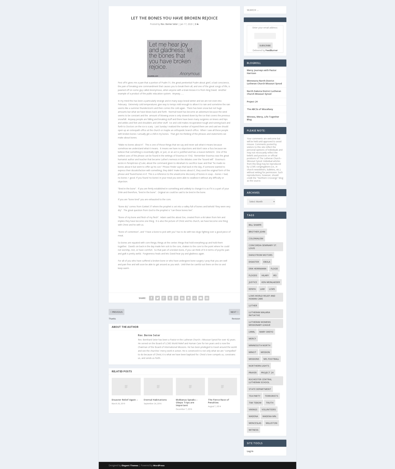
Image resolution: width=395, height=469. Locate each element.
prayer (253, 372)
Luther (253, 305)
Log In (250, 451)
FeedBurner (272, 50)
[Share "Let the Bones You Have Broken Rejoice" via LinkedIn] (182, 298)
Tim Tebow (255, 402)
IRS (274, 275)
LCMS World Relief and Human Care (262, 297)
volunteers (269, 409)
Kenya (252, 288)
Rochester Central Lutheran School (260, 381)
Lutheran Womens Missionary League (260, 323)
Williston (271, 423)
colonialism (256, 238)
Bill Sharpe (255, 224)
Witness (253, 429)
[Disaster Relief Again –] (126, 386)
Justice (253, 282)
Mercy (252, 338)
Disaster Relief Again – (125, 399)
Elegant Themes (130, 465)
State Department (260, 389)
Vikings (253, 409)
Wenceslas (255, 423)
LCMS (272, 288)
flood (274, 268)
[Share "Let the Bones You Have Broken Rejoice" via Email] (201, 298)
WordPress (158, 465)
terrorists (271, 395)
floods (253, 275)
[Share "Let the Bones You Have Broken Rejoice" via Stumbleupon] (194, 298)
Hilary (265, 275)
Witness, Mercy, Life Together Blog (263, 118)
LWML (252, 331)
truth (269, 402)
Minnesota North (259, 345)
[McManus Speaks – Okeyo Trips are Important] (190, 386)
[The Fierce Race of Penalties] (222, 386)
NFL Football (271, 358)
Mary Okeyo (266, 331)
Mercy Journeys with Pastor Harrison (261, 71)
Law (262, 288)
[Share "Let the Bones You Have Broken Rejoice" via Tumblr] (170, 298)
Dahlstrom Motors (260, 255)
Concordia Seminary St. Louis (263, 247)
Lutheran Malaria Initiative (259, 314)
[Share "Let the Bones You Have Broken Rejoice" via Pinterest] (176, 298)
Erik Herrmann (257, 268)
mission (265, 352)
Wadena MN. (269, 416)
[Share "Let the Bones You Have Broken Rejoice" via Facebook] (151, 298)
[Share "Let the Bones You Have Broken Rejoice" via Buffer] (188, 298)
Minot (252, 352)
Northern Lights (259, 365)
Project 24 (252, 101)
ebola (266, 261)
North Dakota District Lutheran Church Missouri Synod (264, 92)
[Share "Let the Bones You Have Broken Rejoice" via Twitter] (157, 298)
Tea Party (254, 395)
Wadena (253, 416)
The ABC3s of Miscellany (260, 109)
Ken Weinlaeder (271, 282)
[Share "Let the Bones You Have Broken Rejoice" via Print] (207, 298)
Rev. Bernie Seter (169, 24)
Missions (254, 358)
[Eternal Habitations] (158, 386)
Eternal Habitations (155, 399)
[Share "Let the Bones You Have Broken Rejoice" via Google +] (164, 298)
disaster (254, 261)
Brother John (257, 231)
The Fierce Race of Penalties (218, 401)
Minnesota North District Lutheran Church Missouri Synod (264, 82)
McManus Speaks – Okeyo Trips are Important (187, 402)
